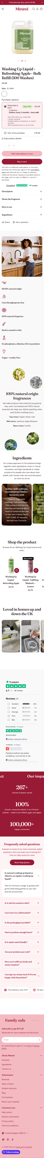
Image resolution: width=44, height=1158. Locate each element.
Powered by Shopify (23, 1147)
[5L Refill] (4, 93)
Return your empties (10, 1101)
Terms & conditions (10, 1125)
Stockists (6, 1060)
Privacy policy (8, 1121)
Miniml (11, 1147)
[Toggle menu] (2, 9)
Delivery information (10, 1116)
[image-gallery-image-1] (11, 636)
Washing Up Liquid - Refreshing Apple (11, 580)
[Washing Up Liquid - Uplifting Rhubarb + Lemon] (30, 565)
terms (29, 1046)
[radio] (22, 115)
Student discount (9, 1088)
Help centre (7, 1112)
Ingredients (6, 1064)
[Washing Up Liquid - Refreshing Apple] (11, 565)
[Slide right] (25, 61)
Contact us (6, 1069)
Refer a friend (7, 1084)
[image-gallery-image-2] (30, 636)
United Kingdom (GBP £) (15, 1133)
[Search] (33, 9)
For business (7, 1097)
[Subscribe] (39, 1039)
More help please (22, 862)
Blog (4, 1093)
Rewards (5, 1079)
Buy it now (22, 161)
